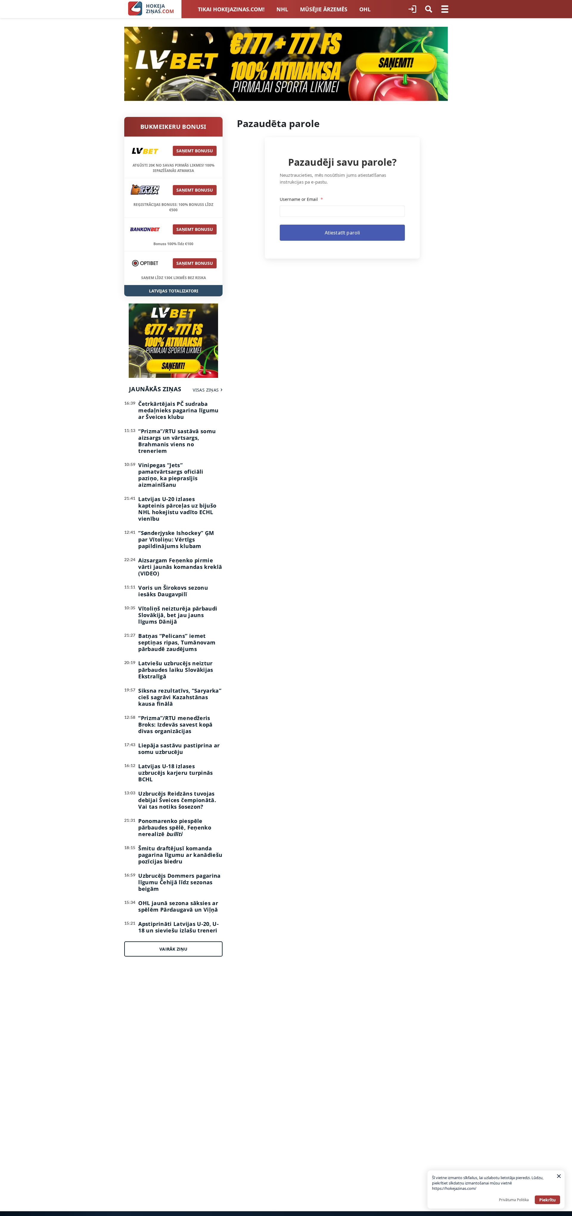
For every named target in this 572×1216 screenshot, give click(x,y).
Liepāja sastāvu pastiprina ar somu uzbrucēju (179, 748)
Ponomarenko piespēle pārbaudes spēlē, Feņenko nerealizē (174, 827)
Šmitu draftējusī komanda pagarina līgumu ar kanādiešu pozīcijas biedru (180, 855)
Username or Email (301, 199)
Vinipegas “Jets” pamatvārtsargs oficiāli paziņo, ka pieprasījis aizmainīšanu (170, 475)
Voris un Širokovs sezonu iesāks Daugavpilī (173, 590)
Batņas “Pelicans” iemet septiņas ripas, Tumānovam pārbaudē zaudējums (176, 642)
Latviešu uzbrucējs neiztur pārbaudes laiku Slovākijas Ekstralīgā (175, 670)
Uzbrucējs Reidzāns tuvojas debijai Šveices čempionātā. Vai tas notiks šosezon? (177, 800)
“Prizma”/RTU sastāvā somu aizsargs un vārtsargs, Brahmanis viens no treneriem (177, 441)
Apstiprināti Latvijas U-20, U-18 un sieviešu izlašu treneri (178, 927)
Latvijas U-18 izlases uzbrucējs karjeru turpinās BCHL (175, 773)
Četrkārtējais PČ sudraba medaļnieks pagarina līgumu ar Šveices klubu (178, 410)
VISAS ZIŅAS (206, 390)
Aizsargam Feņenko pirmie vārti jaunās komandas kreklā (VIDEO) (180, 567)
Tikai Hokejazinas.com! (231, 9)
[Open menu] (444, 9)
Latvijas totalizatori (173, 291)
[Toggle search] (428, 9)
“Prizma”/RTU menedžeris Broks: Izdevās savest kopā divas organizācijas (175, 724)
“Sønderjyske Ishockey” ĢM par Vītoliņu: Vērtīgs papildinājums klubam (176, 539)
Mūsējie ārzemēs (323, 9)
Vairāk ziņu (173, 949)
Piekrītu (547, 1200)
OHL (365, 9)
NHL (282, 9)
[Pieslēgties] (412, 9)
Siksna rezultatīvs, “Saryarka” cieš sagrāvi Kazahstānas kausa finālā (179, 697)
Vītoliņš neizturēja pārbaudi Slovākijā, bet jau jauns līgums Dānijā (177, 615)
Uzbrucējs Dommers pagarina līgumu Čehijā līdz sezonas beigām (179, 882)
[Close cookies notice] (558, 1176)
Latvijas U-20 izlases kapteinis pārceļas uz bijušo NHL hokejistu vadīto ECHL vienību (177, 509)
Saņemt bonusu (194, 151)
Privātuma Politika (514, 1199)
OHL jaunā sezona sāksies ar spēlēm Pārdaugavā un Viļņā (178, 906)
